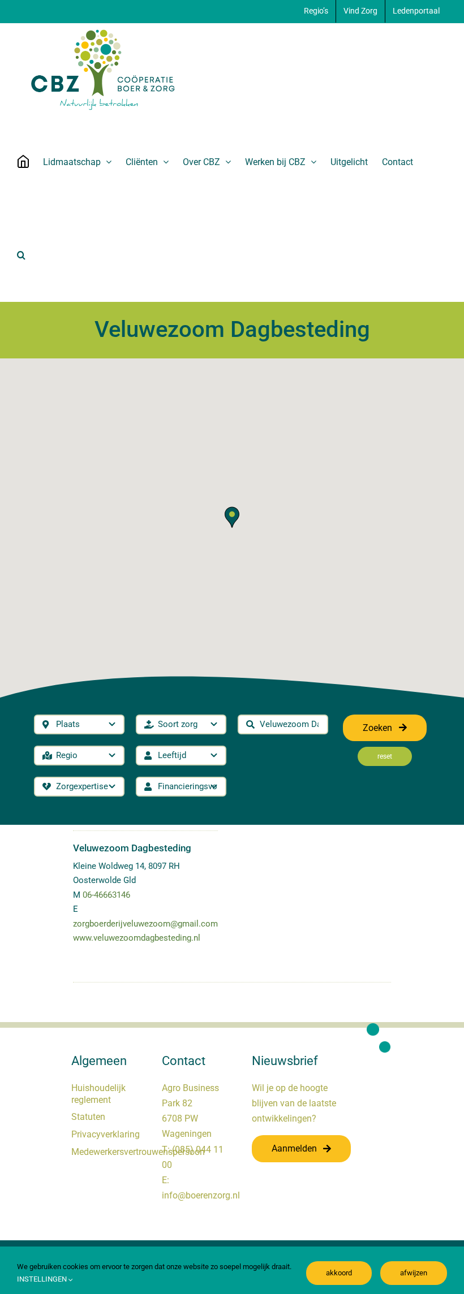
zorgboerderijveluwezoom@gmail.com (145, 924)
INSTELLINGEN (42, 1279)
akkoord (339, 1273)
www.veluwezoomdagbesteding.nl (136, 938)
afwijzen (413, 1273)
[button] (21, 255)
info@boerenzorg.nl (201, 1195)
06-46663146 (106, 895)
